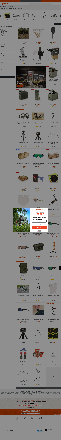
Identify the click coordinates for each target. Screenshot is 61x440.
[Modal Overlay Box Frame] (30, 220)
